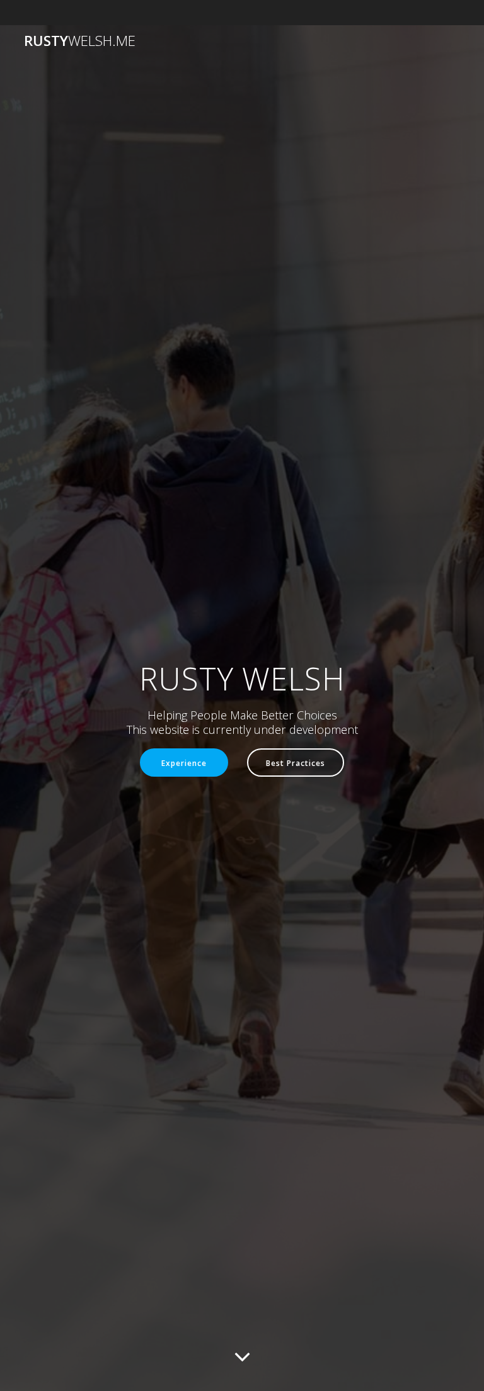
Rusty (79, 41)
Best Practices (295, 763)
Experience (184, 763)
